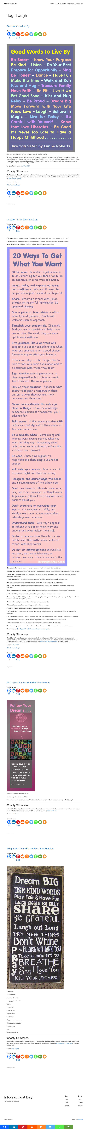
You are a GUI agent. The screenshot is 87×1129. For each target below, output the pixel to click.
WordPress (80, 1119)
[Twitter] (31, 34)
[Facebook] (9, 856)
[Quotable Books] (35, 927)
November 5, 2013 (11, 204)
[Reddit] (22, 34)
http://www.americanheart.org (64, 1043)
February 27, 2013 (11, 1067)
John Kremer (15, 182)
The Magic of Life (21, 629)
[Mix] (27, 34)
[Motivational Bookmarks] (21, 746)
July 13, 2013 (10, 667)
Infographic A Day (10, 3)
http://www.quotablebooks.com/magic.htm (39, 629)
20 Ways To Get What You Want (22, 219)
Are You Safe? (26, 166)
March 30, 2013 (10, 833)
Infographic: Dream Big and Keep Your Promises (30, 848)
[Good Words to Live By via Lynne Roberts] (41, 98)
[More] (45, 34)
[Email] (40, 34)
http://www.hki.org (51, 811)
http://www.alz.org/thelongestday (48, 641)
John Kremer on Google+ (14, 185)
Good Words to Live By (18, 26)
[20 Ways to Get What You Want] (37, 406)
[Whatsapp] (36, 34)
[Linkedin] (14, 34)
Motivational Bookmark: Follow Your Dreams (28, 682)
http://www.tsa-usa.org (15, 178)
